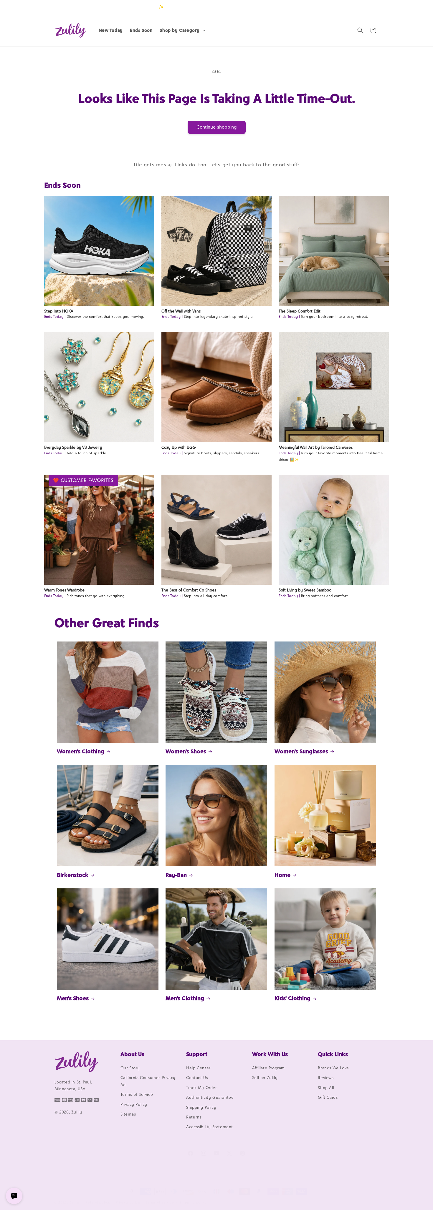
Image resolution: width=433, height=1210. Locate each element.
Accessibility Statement (209, 1126)
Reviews (325, 1077)
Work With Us (270, 1054)
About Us (132, 1054)
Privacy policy (128, 1202)
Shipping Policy (201, 1107)
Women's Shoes (186, 751)
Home (282, 875)
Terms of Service (136, 1094)
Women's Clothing (80, 751)
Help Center (198, 1068)
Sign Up (369, 7)
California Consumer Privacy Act (148, 1081)
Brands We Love (333, 1068)
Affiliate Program (268, 1068)
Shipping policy (193, 1202)
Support (196, 1054)
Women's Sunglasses (301, 751)
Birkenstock (72, 875)
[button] (182, 30)
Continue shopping (216, 127)
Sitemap (128, 1114)
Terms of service (160, 1202)
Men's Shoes (73, 998)
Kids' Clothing (292, 998)
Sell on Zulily (264, 1077)
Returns (193, 1117)
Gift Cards (328, 1097)
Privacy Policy (133, 1104)
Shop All (326, 1087)
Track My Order (201, 1087)
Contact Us (197, 1077)
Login (351, 7)
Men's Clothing (185, 998)
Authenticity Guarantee (210, 1097)
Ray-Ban (176, 875)
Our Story (130, 1068)
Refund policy (98, 1202)
